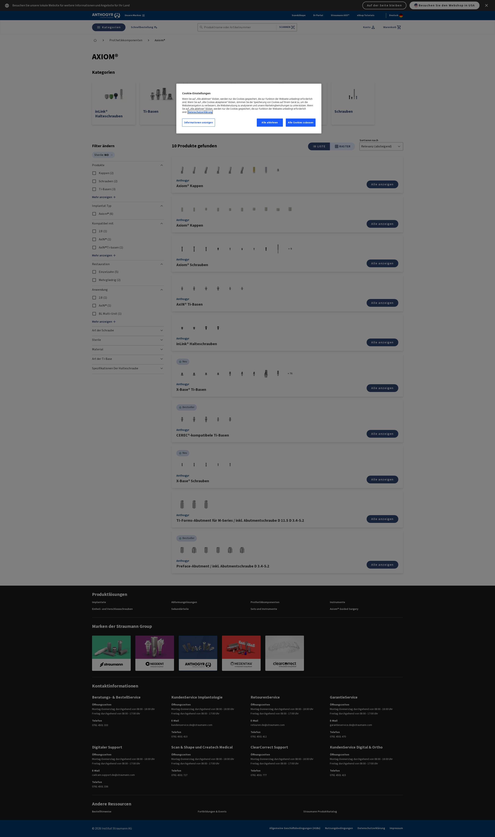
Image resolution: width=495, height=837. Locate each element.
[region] (248, 108)
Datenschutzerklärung (200, 112)
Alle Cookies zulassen (300, 122)
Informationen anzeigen (198, 122)
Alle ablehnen (270, 122)
